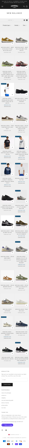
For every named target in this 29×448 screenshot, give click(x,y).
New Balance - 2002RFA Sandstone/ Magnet (7, 333)
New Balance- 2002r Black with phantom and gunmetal (21, 359)
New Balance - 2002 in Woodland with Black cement (21, 232)
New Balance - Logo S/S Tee (21, 179)
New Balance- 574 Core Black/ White (7, 358)
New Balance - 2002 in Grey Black (7, 231)
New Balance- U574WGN (7, 310)
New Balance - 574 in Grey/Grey (7, 257)
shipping (3, 398)
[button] (6, 25)
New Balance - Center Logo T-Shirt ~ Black (7, 153)
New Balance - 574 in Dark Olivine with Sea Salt (21, 287)
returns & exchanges (6, 393)
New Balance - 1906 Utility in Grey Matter (21, 207)
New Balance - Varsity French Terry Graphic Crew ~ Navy (7, 180)
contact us (3, 395)
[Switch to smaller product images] (27, 20)
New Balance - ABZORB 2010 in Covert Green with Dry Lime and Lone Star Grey (7, 74)
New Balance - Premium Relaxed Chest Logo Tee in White (7, 101)
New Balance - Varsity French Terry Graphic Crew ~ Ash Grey (21, 153)
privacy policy (4, 405)
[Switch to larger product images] (24, 20)
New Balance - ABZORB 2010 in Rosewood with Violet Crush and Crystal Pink (21, 74)
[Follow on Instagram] (2, 430)
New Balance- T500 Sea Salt (21, 310)
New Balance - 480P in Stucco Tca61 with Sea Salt (7, 49)
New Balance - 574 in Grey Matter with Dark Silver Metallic (21, 128)
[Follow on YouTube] (6, 430)
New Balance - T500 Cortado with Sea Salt (7, 127)
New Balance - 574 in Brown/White (7, 286)
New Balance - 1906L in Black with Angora (21, 100)
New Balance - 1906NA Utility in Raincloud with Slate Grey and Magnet (21, 259)
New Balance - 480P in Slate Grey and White (21, 49)
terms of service (5, 403)
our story (3, 407)
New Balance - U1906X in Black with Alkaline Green (7, 207)
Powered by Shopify (20, 437)
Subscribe (7, 384)
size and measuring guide (7, 400)
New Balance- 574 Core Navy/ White (21, 332)
